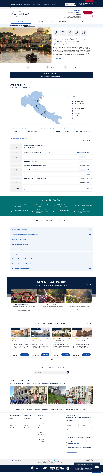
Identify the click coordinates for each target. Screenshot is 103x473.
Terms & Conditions (81, 409)
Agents (82, 0)
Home (11, 7)
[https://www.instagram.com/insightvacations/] (89, 460)
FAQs (68, 0)
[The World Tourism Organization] (44, 469)
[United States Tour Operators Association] (56, 469)
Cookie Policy (88, 469)
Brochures (78, 0)
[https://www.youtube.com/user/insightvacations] (92, 460)
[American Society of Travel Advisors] (68, 469)
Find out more (24, 312)
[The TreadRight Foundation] (37, 469)
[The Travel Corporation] (32, 469)
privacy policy (71, 439)
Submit (71, 454)
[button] (16, 461)
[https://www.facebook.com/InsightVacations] (87, 460)
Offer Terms (67, 421)
